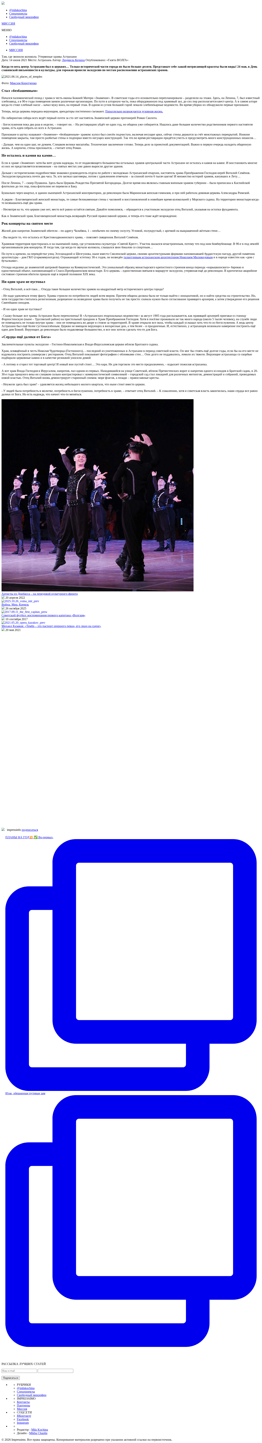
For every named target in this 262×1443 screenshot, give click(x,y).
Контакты (23, 1402)
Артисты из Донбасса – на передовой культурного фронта (40, 593)
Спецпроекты (18, 13)
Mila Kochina (39, 1429)
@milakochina (18, 10)
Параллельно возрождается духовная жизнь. (134, 111)
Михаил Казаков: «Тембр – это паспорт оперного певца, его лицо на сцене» (51, 626)
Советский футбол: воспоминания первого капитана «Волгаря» (43, 615)
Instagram (23, 1422)
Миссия (22, 1409)
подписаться (30, 829)
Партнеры (23, 1405)
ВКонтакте (24, 1415)
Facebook (23, 1419)
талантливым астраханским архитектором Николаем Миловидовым (168, 257)
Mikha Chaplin (38, 1433)
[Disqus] (131, 680)
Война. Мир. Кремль (15, 604)
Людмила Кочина (73, 60)
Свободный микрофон (24, 17)
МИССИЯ (8, 23)
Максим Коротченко (23, 83)
